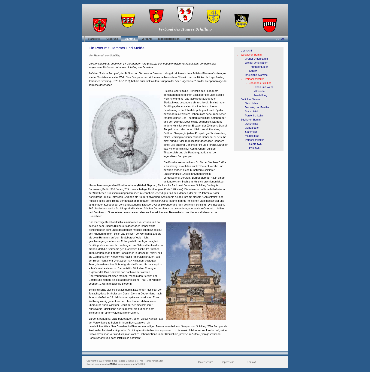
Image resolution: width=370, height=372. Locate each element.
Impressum (227, 362)
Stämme (130, 38)
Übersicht (246, 50)
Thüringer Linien (259, 66)
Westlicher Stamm (251, 54)
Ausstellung (260, 95)
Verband (147, 38)
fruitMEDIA (111, 364)
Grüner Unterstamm (256, 58)
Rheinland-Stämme (256, 75)
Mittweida (259, 91)
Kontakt (251, 362)
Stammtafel (251, 111)
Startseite (94, 38)
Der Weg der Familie (257, 107)
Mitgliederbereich (168, 38)
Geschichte (251, 103)
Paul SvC (254, 148)
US (283, 38)
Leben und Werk (263, 87)
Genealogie (252, 127)
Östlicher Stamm (250, 99)
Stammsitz (251, 131)
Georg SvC (255, 144)
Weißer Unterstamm (256, 62)
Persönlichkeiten (254, 79)
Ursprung (112, 38)
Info (188, 38)
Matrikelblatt (252, 135)
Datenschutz (205, 362)
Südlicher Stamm (251, 119)
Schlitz (253, 70)
